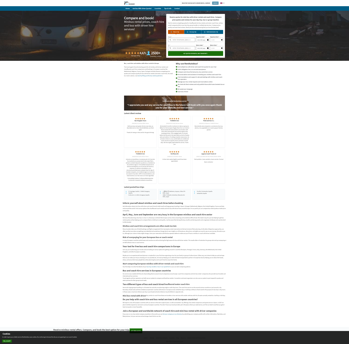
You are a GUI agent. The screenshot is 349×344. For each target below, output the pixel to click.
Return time (213, 45)
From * (170, 37)
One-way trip (192, 32)
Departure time (214, 37)
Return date (199, 45)
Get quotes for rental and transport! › (195, 53)
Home (128, 8)
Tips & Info (167, 8)
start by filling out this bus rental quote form (150, 76)
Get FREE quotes (136, 331)
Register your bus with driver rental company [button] (196, 3)
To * (169, 45)
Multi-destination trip (212, 32)
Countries (158, 8)
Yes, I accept (7, 341)
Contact (177, 8)
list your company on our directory (172, 314)
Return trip (176, 32)
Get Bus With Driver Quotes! (142, 8)
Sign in (215, 3)
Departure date (200, 37)
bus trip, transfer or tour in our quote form (158, 267)
